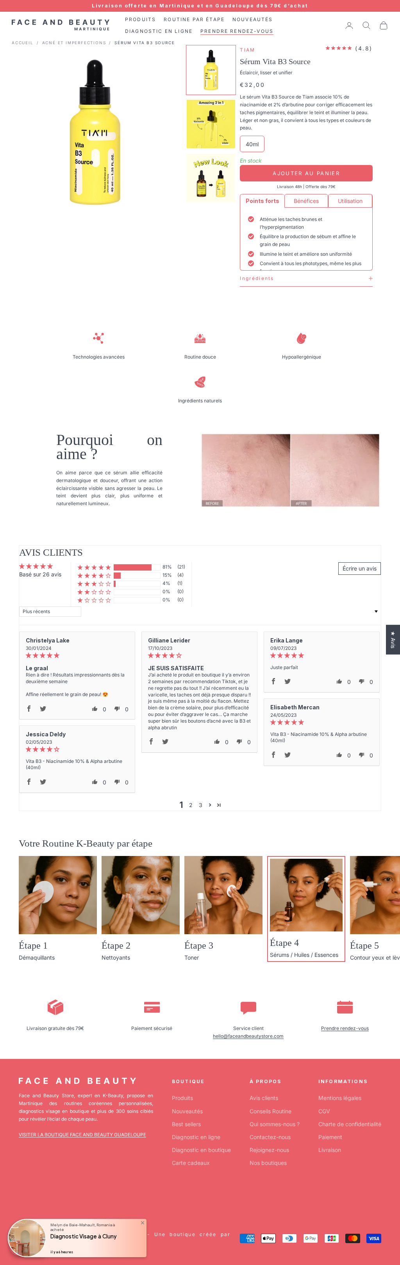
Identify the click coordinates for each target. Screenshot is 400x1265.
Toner (191, 957)
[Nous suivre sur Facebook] (23, 1199)
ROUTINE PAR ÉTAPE (194, 19)
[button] (94, 567)
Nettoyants (116, 957)
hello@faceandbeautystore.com (248, 1036)
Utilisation (350, 200)
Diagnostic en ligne (196, 1137)
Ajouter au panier (306, 173)
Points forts (262, 200)
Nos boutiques (268, 1162)
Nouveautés (187, 1111)
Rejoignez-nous (269, 1150)
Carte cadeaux (191, 1162)
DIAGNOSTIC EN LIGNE (159, 31)
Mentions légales (339, 1098)
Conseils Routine (270, 1111)
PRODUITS (140, 19)
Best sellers (186, 1124)
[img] (77, 655)
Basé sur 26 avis (40, 574)
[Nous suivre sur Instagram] (43, 1199)
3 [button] (200, 805)
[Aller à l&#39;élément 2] (211, 124)
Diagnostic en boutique (201, 1150)
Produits (182, 1098)
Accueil (23, 42)
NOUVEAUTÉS (252, 19)
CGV (324, 1111)
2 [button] (191, 805)
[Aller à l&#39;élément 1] (211, 70)
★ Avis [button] (393, 639)
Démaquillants (37, 957)
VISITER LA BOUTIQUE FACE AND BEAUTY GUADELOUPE (82, 1135)
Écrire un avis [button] (360, 568)
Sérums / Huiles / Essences (304, 954)
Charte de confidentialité (349, 1124)
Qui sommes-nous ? (275, 1124)
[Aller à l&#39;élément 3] (211, 178)
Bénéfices (306, 200)
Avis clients (264, 1098)
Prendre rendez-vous (345, 1028)
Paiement (330, 1137)
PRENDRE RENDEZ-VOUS (236, 31)
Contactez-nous (270, 1137)
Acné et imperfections (74, 42)
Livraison (329, 1150)
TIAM (247, 50)
